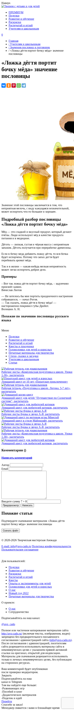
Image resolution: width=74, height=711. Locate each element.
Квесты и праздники (21, 346)
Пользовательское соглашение (19, 549)
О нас (12, 589)
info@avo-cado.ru (16, 546)
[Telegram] (24, 85)
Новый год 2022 (19, 593)
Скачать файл (10, 530)
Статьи (13, 362)
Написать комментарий (16, 457)
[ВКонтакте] (3, 85)
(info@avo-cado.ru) (60, 640)
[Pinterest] (13, 85)
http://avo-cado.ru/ (11, 633)
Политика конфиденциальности (51, 546)
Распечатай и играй (21, 25)
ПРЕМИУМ (16, 12)
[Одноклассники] (8, 85)
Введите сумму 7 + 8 (14, 501)
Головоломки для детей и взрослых (30, 349)
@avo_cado (8, 624)
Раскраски (15, 22)
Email (4, 468)
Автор (5, 464)
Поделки (14, 15)
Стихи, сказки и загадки (23, 356)
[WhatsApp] (19, 85)
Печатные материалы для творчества (31, 352)
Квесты (13, 580)
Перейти (6, 701)
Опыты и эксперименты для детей (30, 583)
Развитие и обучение (21, 18)
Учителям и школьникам (24, 28)
